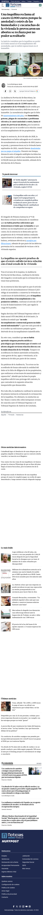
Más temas (26, 868)
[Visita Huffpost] (40, 5)
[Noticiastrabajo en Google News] (29, 906)
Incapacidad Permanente (10, 865)
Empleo (4, 856)
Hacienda (5, 868)
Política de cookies (8, 888)
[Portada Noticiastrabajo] (21, 835)
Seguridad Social (28, 862)
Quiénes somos (7, 881)
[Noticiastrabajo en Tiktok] (23, 906)
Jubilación (26, 856)
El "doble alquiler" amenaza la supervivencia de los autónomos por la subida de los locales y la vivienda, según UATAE (26, 183)
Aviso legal (5, 891)
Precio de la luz (15, 1)
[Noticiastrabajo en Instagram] (20, 906)
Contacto (5, 897)
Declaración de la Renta (10, 862)
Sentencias (19, 415)
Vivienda (11, 415)
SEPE (24, 865)
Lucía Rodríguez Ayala (14, 84)
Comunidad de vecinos (30, 859)
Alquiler (4, 415)
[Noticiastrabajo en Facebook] (13, 906)
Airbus (24, 1)
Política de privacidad (9, 894)
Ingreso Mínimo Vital (9, 872)
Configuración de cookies (10, 884)
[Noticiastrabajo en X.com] (17, 906)
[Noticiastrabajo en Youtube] (26, 906)
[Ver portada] (13, 5)
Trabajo (29, 1)
